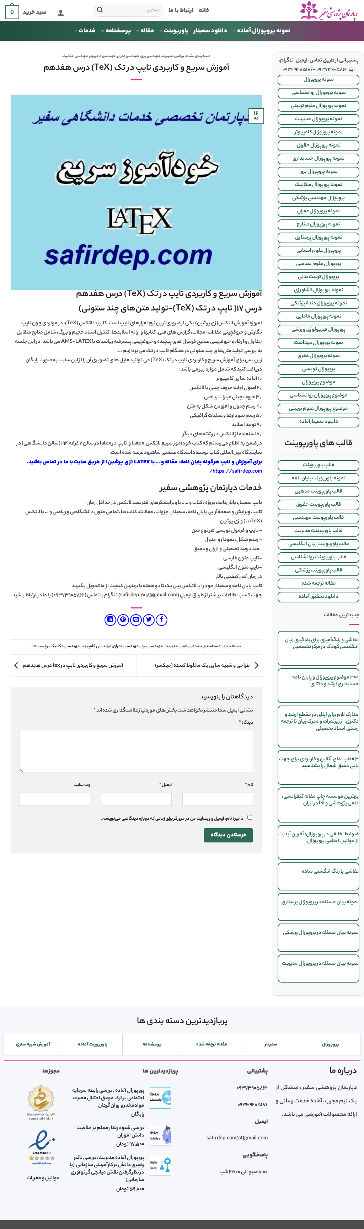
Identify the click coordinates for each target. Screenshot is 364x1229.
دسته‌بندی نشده (198, 56)
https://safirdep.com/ (235, 472)
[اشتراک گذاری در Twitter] (149, 620)
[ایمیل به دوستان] (136, 620)
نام (249, 785)
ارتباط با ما (181, 11)
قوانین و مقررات (43, 1178)
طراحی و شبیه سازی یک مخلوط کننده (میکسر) (203, 665)
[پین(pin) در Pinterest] (123, 620)
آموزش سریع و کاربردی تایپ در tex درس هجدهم (72, 665)
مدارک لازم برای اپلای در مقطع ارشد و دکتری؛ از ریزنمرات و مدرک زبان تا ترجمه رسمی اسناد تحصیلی (320, 722)
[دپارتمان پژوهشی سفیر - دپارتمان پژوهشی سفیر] (289, 11)
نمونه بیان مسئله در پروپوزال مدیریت (320, 964)
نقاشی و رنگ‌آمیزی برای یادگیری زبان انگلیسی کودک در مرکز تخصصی (322, 643)
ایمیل (165, 785)
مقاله (147, 31)
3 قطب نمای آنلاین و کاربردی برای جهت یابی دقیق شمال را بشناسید (319, 763)
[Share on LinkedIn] (110, 620)
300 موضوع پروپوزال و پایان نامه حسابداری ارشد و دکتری (325, 681)
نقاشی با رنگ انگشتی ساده (330, 872)
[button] (60, 12)
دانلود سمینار (210, 31)
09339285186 (252, 1105)
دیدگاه (246, 723)
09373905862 (252, 1088)
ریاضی (179, 56)
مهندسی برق (150, 56)
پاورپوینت (176, 31)
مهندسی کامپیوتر (103, 56)
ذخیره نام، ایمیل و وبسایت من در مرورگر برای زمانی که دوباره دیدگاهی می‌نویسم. (172, 819)
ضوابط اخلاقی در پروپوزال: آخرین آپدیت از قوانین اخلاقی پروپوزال (318, 838)
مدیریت (167, 56)
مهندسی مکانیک (75, 56)
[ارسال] (100, 11)
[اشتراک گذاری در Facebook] (161, 620)
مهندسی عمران (128, 56)
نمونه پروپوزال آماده (263, 31)
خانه (204, 11)
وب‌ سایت (82, 785)
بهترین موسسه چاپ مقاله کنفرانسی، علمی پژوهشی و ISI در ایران (320, 800)
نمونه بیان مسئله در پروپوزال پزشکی (321, 933)
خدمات (87, 31)
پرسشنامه (118, 31)
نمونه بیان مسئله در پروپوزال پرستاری (320, 902)
